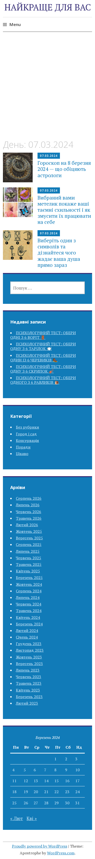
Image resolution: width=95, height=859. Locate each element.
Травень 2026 (28, 518)
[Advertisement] (47, 90)
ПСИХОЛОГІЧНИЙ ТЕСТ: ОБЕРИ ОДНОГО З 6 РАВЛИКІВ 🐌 (43, 380)
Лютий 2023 (27, 703)
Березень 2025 (29, 577)
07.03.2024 (48, 156)
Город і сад (26, 434)
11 (14, 780)
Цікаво (22, 453)
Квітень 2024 (28, 617)
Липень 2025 (27, 551)
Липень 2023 (27, 670)
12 (26, 780)
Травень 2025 (28, 564)
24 (77, 791)
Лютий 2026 (27, 524)
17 (77, 780)
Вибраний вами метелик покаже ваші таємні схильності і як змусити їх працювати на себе (64, 210)
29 (56, 803)
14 (46, 780)
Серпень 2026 (28, 498)
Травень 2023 (28, 683)
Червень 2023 (28, 676)
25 (14, 803)
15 (56, 780)
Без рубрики (27, 427)
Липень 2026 (27, 505)
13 (36, 780)
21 (46, 791)
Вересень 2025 (29, 538)
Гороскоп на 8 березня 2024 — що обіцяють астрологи (64, 168)
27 (36, 803)
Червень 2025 (28, 558)
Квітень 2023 (28, 690)
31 (77, 803)
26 (26, 803)
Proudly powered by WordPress (39, 846)
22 (56, 791)
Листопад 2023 (30, 650)
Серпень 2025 (28, 544)
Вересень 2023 (29, 663)
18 (14, 791)
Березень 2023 (29, 696)
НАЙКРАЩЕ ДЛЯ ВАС (47, 7)
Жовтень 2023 (29, 657)
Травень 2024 (28, 610)
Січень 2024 (27, 637)
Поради (23, 447)
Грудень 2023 (28, 643)
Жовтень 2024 (29, 584)
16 (67, 780)
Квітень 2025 (28, 571)
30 (67, 803)
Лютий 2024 (27, 630)
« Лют (16, 818)
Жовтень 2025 (29, 531)
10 (77, 769)
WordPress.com (61, 853)
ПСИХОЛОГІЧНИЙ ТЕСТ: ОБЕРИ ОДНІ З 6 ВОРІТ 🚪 (43, 335)
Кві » (32, 818)
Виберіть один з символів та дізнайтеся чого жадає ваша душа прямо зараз (59, 252)
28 (46, 803)
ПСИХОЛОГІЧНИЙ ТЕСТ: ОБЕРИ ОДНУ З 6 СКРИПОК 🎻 (43, 369)
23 (67, 791)
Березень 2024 (29, 624)
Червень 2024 (28, 604)
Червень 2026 (28, 511)
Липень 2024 (27, 597)
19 (26, 791)
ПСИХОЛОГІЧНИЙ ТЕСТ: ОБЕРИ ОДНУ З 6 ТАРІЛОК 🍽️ (43, 346)
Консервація (27, 440)
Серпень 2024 (28, 591)
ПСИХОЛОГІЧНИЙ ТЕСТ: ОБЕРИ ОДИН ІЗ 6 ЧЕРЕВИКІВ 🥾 (43, 358)
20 (36, 791)
